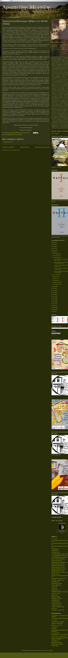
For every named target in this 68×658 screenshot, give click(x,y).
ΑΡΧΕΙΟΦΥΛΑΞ (55, 552)
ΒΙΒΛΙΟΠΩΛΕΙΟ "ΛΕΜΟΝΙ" (57, 644)
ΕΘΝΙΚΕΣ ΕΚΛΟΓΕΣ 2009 (57, 564)
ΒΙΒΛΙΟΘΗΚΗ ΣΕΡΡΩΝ (57, 642)
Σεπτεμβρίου (57, 257)
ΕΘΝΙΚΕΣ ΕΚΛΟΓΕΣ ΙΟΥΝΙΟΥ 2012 (59, 572)
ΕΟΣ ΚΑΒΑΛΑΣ (55, 640)
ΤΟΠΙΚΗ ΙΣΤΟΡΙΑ (55, 605)
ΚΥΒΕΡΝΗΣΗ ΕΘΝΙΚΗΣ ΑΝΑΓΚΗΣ (59, 591)
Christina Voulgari (55, 645)
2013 (54, 300)
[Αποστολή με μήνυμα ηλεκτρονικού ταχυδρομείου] (33, 132)
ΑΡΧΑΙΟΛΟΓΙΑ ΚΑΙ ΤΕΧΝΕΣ (58, 621)
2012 (54, 301)
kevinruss (44, 650)
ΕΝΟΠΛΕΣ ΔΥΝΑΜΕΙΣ (56, 580)
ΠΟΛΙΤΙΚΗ (54, 600)
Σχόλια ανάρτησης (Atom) (13, 150)
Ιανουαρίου (56, 284)
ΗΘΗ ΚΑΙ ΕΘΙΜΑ (55, 585)
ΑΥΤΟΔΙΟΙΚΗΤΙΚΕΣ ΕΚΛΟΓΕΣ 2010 (59, 554)
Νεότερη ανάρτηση (8, 147)
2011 (54, 303)
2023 (54, 248)
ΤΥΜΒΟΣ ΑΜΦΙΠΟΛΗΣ (57, 606)
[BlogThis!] (34, 132)
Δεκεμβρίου (57, 253)
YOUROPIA (54, 628)
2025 (54, 244)
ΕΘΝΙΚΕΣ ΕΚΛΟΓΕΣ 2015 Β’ (58, 569)
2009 (54, 307)
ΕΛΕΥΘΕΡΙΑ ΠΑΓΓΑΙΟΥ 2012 (58, 578)
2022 (54, 250)
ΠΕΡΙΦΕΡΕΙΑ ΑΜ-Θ (56, 598)
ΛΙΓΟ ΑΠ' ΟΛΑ (55, 593)
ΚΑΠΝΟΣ (54, 588)
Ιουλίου (56, 276)
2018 (54, 290)
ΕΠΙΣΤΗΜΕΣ (54, 581)
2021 (54, 252)
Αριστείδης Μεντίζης (26, 6)
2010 (54, 305)
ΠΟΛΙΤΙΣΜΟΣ (19, 134)
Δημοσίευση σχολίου (8, 141)
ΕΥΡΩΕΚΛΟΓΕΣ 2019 (56, 583)
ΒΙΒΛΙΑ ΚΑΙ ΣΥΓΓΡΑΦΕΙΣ (57, 559)
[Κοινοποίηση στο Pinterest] (37, 132)
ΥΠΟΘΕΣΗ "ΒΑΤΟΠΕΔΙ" (57, 610)
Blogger (51, 650)
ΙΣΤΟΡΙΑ (14, 134)
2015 (54, 296)
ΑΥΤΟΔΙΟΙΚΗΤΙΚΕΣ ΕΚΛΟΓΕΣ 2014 (59, 555)
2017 (54, 292)
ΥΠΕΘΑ (53, 608)
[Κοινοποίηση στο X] (35, 132)
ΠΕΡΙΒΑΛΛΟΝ (55, 596)
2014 (54, 298)
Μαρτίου (56, 280)
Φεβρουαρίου (57, 282)
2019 (54, 288)
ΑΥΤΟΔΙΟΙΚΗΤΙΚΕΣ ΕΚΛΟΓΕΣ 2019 (59, 557)
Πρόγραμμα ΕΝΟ (55, 633)
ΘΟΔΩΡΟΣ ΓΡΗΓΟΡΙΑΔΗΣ (57, 623)
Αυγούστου (56, 274)
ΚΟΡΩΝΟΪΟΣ (54, 590)
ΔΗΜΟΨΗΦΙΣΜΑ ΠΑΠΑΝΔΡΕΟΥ (59, 562)
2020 (54, 286)
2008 (54, 309)
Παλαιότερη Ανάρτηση (42, 147)
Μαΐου (55, 278)
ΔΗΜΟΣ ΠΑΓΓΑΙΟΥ (56, 560)
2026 (54, 242)
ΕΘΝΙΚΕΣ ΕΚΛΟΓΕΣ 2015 (57, 567)
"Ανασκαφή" (54, 620)
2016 (54, 294)
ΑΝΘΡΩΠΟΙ (8, 134)
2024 (54, 246)
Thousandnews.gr (55, 626)
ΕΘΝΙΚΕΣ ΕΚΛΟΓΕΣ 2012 (57, 565)
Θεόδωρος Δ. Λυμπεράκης (57, 625)
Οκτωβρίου (56, 255)
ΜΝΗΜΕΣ (54, 595)
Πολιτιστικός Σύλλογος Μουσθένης (59, 636)
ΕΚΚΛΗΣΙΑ (54, 574)
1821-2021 (54, 538)
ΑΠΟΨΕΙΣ (54, 550)
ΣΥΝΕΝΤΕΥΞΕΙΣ (55, 603)
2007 (54, 311)
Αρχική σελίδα (24, 147)
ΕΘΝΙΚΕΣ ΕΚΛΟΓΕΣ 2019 (57, 570)
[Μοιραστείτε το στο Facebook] (36, 132)
